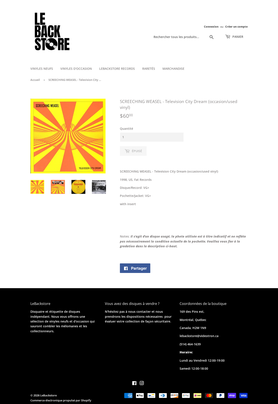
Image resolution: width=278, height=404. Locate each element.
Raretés (148, 69)
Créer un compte (236, 26)
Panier (237, 37)
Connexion (211, 26)
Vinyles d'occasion (76, 69)
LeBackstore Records (117, 69)
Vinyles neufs (41, 69)
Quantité (126, 128)
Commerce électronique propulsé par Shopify (60, 400)
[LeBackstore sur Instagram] (142, 384)
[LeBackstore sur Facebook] (134, 384)
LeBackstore (48, 395)
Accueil (35, 80)
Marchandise (173, 69)
